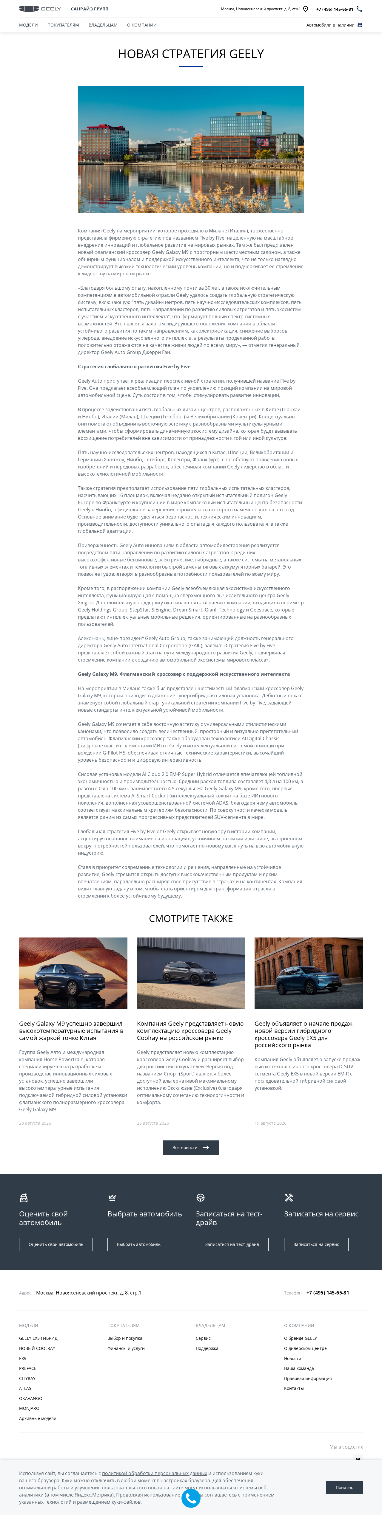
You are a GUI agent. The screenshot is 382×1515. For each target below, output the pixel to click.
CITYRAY (27, 1378)
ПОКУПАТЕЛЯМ (63, 25)
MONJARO (29, 1408)
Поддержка (207, 1348)
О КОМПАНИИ (142, 25)
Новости (292, 1358)
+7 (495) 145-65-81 (327, 1292)
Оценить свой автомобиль (56, 1244)
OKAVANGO (30, 1398)
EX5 (22, 1358)
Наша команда (299, 1368)
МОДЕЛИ (28, 25)
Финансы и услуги (126, 1348)
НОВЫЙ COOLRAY (37, 1348)
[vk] (358, 1459)
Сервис (203, 1338)
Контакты (294, 1388)
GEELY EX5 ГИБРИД (38, 1338)
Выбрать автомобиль (139, 1244)
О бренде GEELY (300, 1338)
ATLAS (25, 1388)
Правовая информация (308, 1378)
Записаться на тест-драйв (232, 1244)
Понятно (344, 1487)
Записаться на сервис (316, 1244)
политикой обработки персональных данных (154, 1473)
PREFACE (27, 1368)
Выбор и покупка (124, 1338)
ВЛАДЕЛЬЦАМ (103, 25)
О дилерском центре (305, 1348)
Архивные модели (37, 1418)
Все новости (185, 1147)
